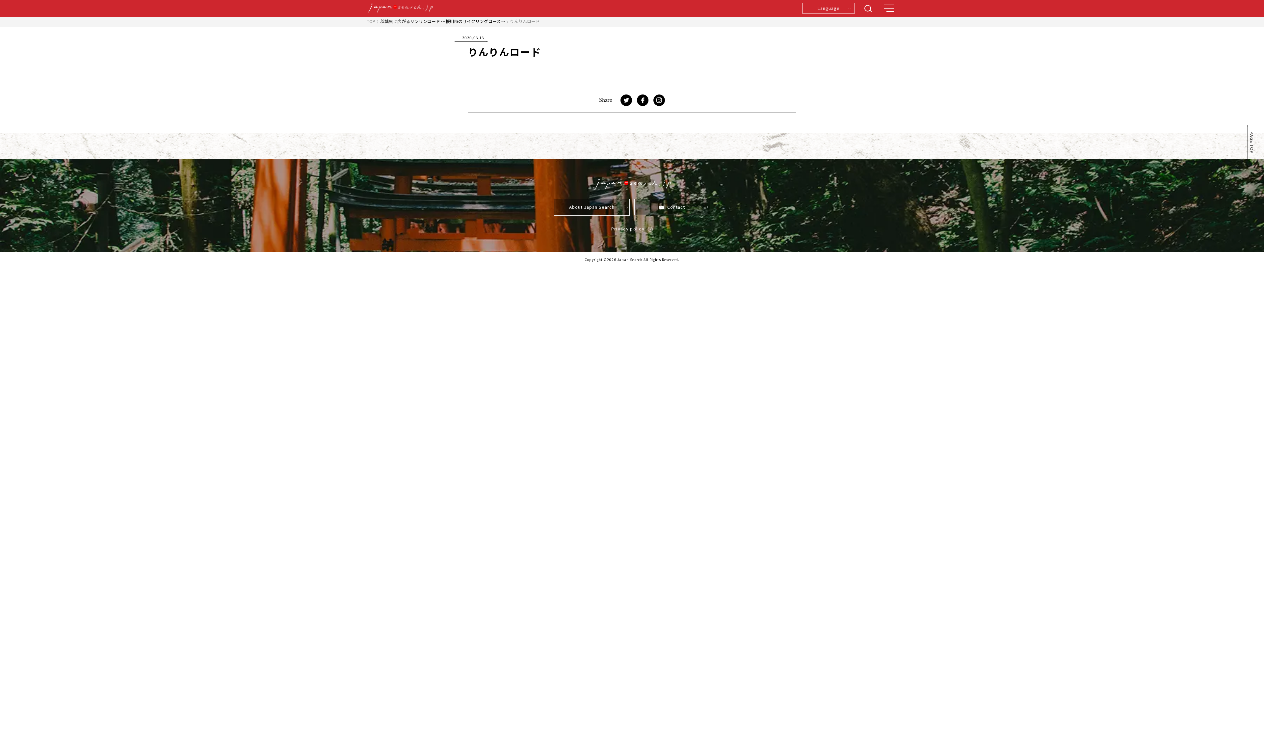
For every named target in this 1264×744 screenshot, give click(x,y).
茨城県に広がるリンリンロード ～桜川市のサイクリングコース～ (442, 21)
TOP (371, 21)
